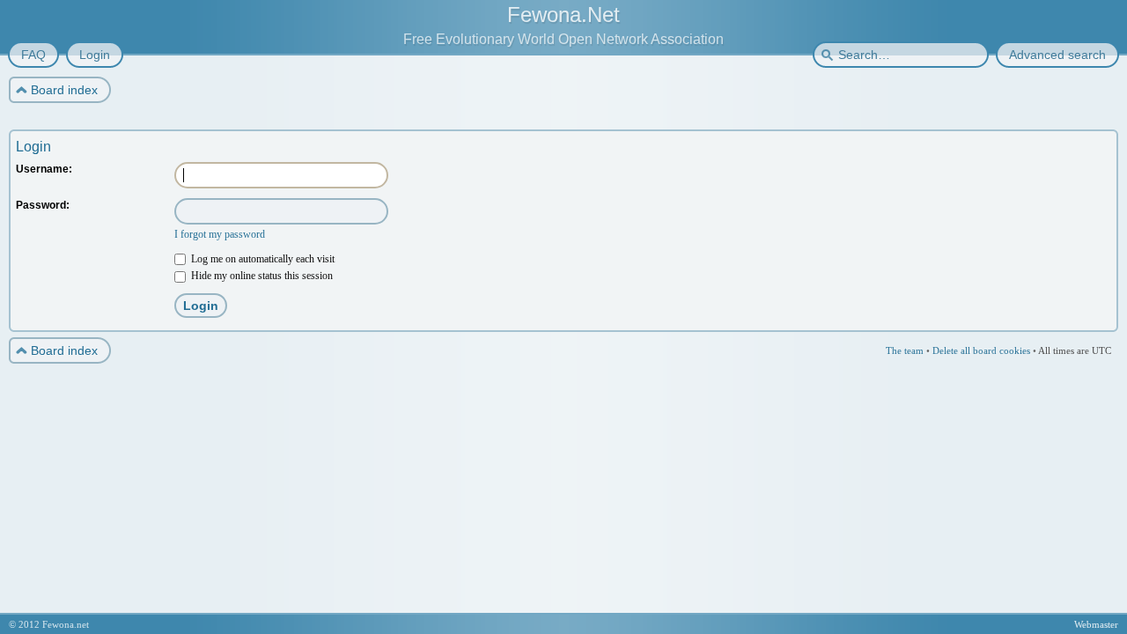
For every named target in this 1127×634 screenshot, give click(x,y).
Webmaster (1096, 624)
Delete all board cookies (981, 350)
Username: (44, 169)
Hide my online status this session (260, 275)
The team (905, 350)
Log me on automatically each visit (261, 259)
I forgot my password (219, 234)
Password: (43, 205)
